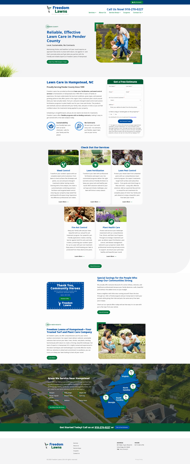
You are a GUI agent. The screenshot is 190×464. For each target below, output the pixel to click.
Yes (116, 114)
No (111, 114)
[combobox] (125, 100)
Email (127, 92)
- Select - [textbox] (112, 100)
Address (111, 104)
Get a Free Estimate (122, 427)
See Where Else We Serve (57, 407)
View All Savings (103, 312)
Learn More (52, 358)
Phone (110, 92)
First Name (112, 86)
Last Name (129, 86)
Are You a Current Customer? (116, 97)
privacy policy (133, 117)
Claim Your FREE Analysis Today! (58, 62)
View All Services (95, 266)
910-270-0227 (102, 427)
